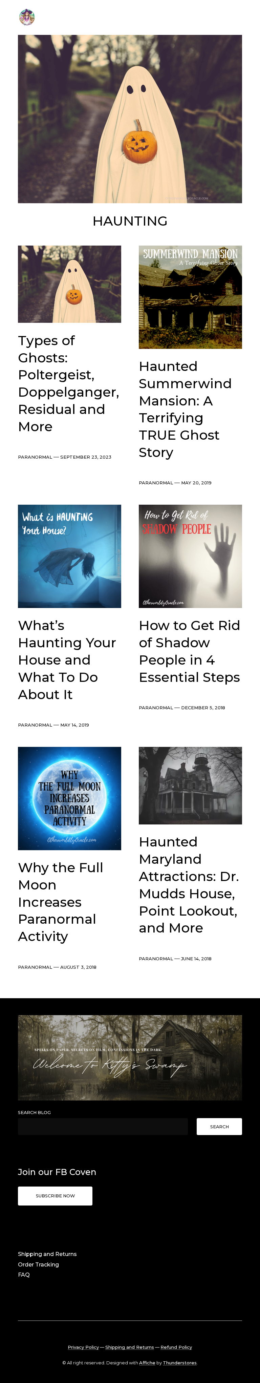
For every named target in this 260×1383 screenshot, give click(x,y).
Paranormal (35, 457)
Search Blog (34, 1112)
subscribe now (55, 1195)
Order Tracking (38, 1264)
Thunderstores (180, 1362)
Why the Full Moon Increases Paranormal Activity (60, 901)
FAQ (24, 1275)
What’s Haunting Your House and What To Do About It (67, 659)
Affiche (147, 1362)
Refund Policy (176, 1347)
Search (219, 1126)
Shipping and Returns (47, 1254)
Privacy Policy (83, 1347)
